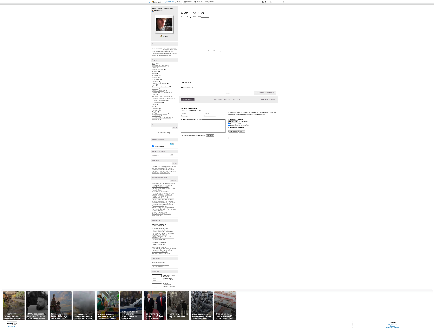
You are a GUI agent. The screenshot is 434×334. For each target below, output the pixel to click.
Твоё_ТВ (164, 235)
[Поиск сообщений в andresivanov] (172, 144)
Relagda (154, 195)
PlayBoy (154, 112)
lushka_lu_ (166, 203)
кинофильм (167, 50)
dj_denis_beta (156, 201)
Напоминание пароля (210, 116)
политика (161, 53)
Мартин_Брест (171, 209)
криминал (174, 49)
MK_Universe (156, 233)
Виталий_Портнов (158, 204)
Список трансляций (158, 262)
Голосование (156, 116)
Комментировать (187, 99)
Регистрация (170, 1)
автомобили (164, 48)
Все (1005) (174, 180)
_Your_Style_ (168, 236)
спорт (154, 55)
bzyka (159, 199)
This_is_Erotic (166, 253)
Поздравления (157, 102)
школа (163, 55)
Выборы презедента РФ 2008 (161, 118)
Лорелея (155, 228)
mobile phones (166, 169)
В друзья (166, 36)
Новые (273, 99)
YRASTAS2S (156, 198)
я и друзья (168, 55)
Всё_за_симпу (156, 235)
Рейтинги (188, 1)
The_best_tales (157, 253)
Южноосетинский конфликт (161, 93)
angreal (154, 199)
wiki (153, 106)
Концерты (155, 110)
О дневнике (155, 79)
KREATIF (164, 252)
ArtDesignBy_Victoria (165, 250)
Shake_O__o (156, 196)
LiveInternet (155, 2)
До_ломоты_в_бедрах (159, 206)
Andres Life (155, 77)
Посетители (167, 285)
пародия (155, 53)
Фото (153, 64)
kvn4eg (154, 203)
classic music (165, 166)
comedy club (156, 48)
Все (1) (175, 127)
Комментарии (168, 8)
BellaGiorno (155, 185)
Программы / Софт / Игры (160, 87)
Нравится (261, 92)
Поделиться (270, 92)
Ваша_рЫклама (163, 228)
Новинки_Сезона (157, 210)
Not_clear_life (156, 193)
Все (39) (174, 163)
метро (154, 51)
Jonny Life (155, 94)
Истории (155, 75)
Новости (155, 71)
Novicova (164, 193)
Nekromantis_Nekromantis (160, 191)
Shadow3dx (168, 195)
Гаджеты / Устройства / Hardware (162, 98)
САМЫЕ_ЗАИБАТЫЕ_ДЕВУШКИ (162, 231)
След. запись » (238, 99)
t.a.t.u (164, 171)
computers (172, 166)
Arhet (164, 183)
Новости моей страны (159, 83)
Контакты (392, 326)
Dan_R (162, 185)
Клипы (154, 104)
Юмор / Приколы (157, 69)
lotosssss (160, 203)
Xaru (167, 196)
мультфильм (165, 51)
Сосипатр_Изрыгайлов (159, 212)
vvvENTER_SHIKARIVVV (168, 233)
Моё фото (155, 108)
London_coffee (170, 188)
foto (166, 168)
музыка (158, 51)
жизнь (153, 49)
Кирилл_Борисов (157, 207)
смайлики (199, 119)
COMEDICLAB (156, 238)
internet (170, 168)
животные (173, 48)
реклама (174, 53)
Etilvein (163, 187)
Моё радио (155, 120)
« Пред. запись (217, 99)
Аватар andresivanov (164, 24)
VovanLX (163, 196)
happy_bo (164, 201)
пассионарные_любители (160, 230)
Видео (154, 68)
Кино (153, 85)
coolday (163, 199)
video (157, 173)
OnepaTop (170, 193)
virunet (162, 173)
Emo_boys (165, 238)
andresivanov (153, 11)
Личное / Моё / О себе (159, 66)
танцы (159, 55)
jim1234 (170, 201)
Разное (154, 81)
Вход (178, 1)
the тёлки (169, 171)
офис (172, 51)
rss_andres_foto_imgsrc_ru (160, 265)
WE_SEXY (163, 239)
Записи (154, 8)
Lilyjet (163, 188)
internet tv (155, 169)
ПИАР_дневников (157, 236)
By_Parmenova (157, 252)
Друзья (160, 8)
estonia (162, 168)
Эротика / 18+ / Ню (158, 91)
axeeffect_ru (156, 247)
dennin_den (170, 199)
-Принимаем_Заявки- (159, 249)
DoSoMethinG (156, 187)
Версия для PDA (392, 324)
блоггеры (167, 173)
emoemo (171, 238)
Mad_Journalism (171, 249)
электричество (157, 215)
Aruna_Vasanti (170, 183)
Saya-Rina (161, 195)
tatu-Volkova (156, 239)
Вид (266, 2)
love (159, 169)
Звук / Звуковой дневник (159, 114)
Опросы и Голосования (159, 100)
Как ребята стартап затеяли (161, 96)
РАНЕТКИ (163, 247)
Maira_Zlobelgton (157, 190)
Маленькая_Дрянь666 (159, 209)
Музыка (154, 73)
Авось (198, 1)
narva (172, 169)
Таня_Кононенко (157, 214)
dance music (156, 168)
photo (154, 171)
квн (162, 49)
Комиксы (155, 89)
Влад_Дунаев (168, 204)
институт (158, 49)
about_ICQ (155, 250)
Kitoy (167, 187)
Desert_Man (168, 185)
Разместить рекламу (392, 327)
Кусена (171, 207)
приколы (167, 53)
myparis (172, 203)
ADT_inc (159, 183)
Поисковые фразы (169, 286)
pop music (159, 171)
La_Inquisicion (156, 188)
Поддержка (263, 2)
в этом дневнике (159, 146)
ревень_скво (167, 214)
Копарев (166, 207)
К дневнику (227, 99)
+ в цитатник (205, 17)
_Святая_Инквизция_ (167, 198)
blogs (158, 166)
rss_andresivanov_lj (158, 266)
